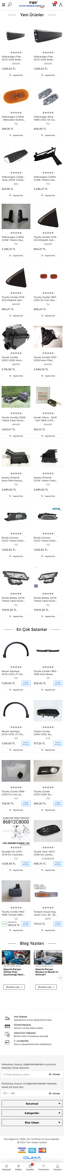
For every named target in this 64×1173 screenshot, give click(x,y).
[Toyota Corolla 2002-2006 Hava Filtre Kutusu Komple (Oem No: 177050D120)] (16, 336)
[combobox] (5, 1093)
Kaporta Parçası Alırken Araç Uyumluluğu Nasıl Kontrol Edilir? (13, 972)
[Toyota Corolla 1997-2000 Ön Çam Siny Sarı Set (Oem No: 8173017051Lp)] (48, 276)
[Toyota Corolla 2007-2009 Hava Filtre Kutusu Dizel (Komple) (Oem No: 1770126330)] (48, 336)
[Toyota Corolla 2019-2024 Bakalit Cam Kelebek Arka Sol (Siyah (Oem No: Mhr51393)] (16, 276)
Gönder (56, 1074)
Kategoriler (32, 1113)
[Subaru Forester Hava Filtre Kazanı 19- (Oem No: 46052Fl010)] (16, 456)
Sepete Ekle (17, 75)
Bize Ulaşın (32, 1122)
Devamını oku (13, 987)
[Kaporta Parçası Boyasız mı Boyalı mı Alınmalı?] (48, 957)
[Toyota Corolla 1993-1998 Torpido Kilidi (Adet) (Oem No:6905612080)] (16, 891)
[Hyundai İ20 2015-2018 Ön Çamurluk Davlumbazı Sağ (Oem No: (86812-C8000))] (16, 831)
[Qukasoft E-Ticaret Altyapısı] (32, 1158)
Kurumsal (32, 1103)
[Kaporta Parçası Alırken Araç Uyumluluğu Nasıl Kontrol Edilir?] (16, 957)
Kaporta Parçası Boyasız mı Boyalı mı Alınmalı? (46, 972)
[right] (60, 978)
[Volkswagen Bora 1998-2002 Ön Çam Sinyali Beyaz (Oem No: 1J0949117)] (48, 96)
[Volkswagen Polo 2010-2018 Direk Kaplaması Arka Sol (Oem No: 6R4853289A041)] (48, 36)
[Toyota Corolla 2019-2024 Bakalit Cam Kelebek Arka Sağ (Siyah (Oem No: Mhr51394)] (48, 216)
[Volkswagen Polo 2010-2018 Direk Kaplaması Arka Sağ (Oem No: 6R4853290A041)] (16, 36)
